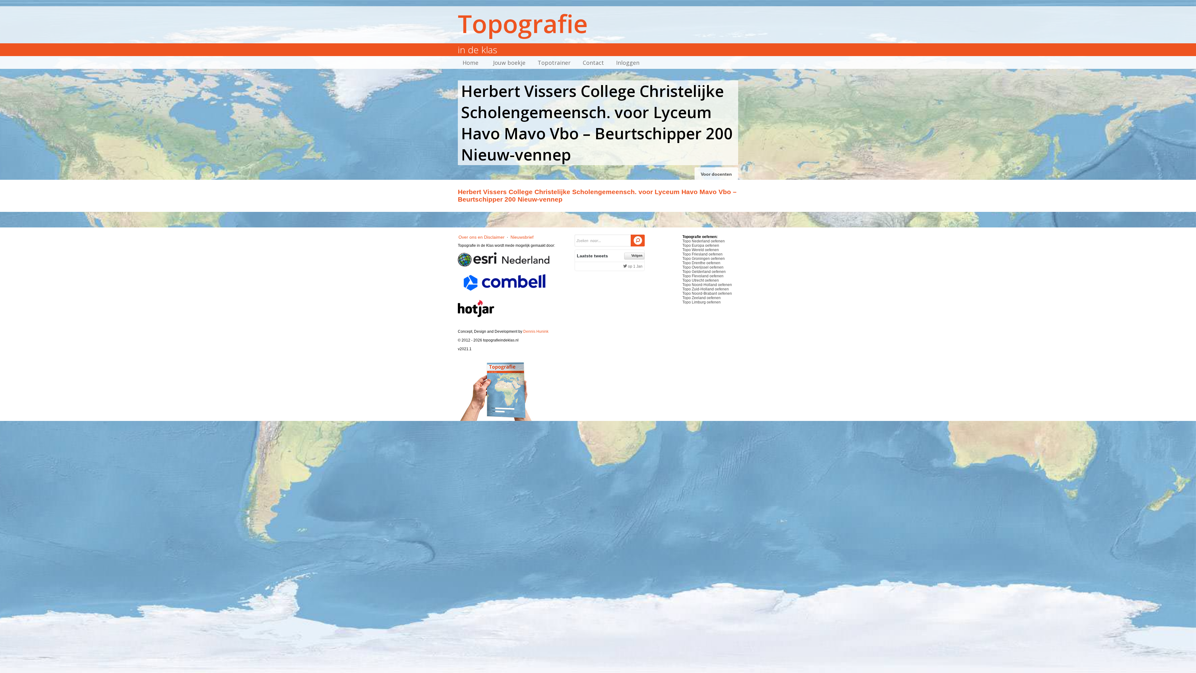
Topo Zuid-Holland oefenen (705, 289)
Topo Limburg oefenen (701, 302)
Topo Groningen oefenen (703, 258)
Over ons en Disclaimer (481, 237)
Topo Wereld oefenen (700, 250)
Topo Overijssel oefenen (703, 267)
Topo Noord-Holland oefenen (707, 285)
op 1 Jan (635, 266)
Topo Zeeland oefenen (701, 298)
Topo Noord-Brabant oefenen (707, 293)
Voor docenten (716, 174)
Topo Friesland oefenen (702, 254)
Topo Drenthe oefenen (701, 263)
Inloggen (627, 62)
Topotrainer (554, 62)
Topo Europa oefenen (700, 245)
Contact (593, 62)
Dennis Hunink (535, 331)
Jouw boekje (509, 62)
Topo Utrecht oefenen (700, 280)
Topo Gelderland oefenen (704, 272)
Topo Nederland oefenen (703, 241)
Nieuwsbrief (522, 237)
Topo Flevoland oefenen (703, 276)
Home (470, 62)
